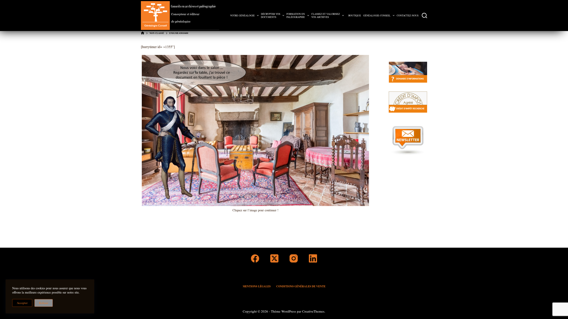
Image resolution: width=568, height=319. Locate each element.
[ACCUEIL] (142, 33)
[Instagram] (294, 258)
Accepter (22, 303)
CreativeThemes (313, 311)
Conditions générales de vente (300, 286)
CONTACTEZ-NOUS (407, 15)
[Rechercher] (424, 15)
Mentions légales (257, 286)
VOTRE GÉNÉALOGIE (242, 15)
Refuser (43, 303)
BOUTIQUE (354, 15)
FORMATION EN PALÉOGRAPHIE (295, 15)
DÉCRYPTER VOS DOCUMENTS (270, 15)
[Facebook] (255, 258)
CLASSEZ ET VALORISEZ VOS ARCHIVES (325, 15)
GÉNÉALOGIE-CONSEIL (376, 15)
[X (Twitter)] (274, 258)
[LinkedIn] (313, 258)
